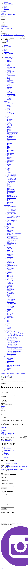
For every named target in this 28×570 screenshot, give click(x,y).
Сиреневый (10, 297)
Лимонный (10, 275)
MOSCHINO (10, 82)
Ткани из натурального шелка (15, 207)
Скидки (6, 6)
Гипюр (8, 122)
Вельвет (9, 118)
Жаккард (9, 130)
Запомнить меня (7, 22)
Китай (8, 324)
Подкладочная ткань (12, 162)
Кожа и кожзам (11, 136)
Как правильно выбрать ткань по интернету (12, 469)
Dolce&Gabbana (11, 67)
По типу (6, 101)
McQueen (9, 87)
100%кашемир (4, 408)
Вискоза (9, 120)
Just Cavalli (10, 80)
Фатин (8, 184)
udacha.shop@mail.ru (6, 41)
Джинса (9, 129)
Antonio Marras (11, 58)
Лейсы (8, 362)
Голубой (9, 255)
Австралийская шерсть (13, 103)
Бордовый (9, 252)
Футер (8, 185)
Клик (2, 568)
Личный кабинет (8, 53)
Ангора (9, 106)
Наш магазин (7, 3)
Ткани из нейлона (11, 222)
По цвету (6, 245)
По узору (6, 226)
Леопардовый (10, 237)
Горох (8, 241)
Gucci (8, 77)
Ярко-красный (10, 317)
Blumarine (9, 61)
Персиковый (10, 286)
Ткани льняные (11, 212)
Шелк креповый (11, 192)
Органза (9, 155)
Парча (8, 158)
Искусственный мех (12, 133)
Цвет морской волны (12, 311)
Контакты (6, 9)
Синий (8, 296)
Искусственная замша (12, 132)
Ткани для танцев (11, 354)
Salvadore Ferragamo (12, 95)
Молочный (10, 281)
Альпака (9, 105)
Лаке (8, 146)
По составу (7, 205)
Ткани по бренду (8, 57)
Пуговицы (9, 366)
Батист (8, 110)
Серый (8, 295)
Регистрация (4, 26)
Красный (9, 271)
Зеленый (9, 259)
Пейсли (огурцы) (11, 243)
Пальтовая (9, 157)
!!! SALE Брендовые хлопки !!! (9, 463)
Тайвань (9, 327)
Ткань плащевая (11, 181)
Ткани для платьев (12, 342)
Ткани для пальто (11, 345)
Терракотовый (10, 304)
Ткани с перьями (11, 175)
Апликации (10, 358)
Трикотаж (9, 182)
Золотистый (10, 261)
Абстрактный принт (12, 238)
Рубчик (9, 231)
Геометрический (11, 240)
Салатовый (10, 292)
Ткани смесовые (11, 206)
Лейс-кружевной (11, 150)
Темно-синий (10, 302)
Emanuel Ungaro (11, 71)
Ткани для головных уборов (14, 347)
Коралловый (10, 266)
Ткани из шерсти (11, 214)
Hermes (9, 78)
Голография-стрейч (12, 125)
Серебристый (10, 293)
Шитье (8, 199)
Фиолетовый (10, 306)
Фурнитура (7, 356)
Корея (8, 323)
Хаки (8, 310)
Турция (9, 325)
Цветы (8, 369)
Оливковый (10, 283)
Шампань (9, 316)
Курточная (9, 143)
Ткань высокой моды (12, 177)
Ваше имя (4, 477)
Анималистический (12, 236)
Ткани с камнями (11, 174)
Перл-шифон (10, 160)
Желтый (9, 258)
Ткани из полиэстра (12, 220)
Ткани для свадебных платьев (15, 335)
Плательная (10, 161)
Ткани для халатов (12, 334)
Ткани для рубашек (12, 337)
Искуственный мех (12, 217)
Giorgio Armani (11, 75)
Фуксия (9, 309)
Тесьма (8, 368)
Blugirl (8, 60)
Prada (8, 91)
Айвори (9, 247)
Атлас (8, 108)
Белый (8, 250)
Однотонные (10, 227)
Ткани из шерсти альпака (13, 216)
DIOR (8, 66)
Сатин (8, 165)
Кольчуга (9, 137)
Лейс (8, 148)
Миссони (9, 154)
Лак (8, 144)
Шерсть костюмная (12, 196)
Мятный (9, 282)
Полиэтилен (10, 164)
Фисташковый (10, 307)
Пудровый (9, 288)
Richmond (9, 92)
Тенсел (8, 172)
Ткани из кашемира (12, 213)
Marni (8, 84)
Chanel (8, 64)
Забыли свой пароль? (6, 28)
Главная (6, 2)
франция (9, 321)
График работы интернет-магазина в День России (14, 466)
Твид (8, 171)
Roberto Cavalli (11, 94)
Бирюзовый (10, 251)
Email (2, 501)
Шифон (9, 200)
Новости (6, 7)
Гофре (8, 126)
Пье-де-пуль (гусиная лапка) (14, 233)
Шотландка (10, 202)
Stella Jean (9, 96)
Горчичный (10, 257)
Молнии (9, 363)
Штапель (9, 203)
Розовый (9, 290)
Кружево (9, 141)
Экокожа (9, 224)
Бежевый (9, 248)
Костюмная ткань (11, 139)
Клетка (9, 244)
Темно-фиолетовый (12, 303)
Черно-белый (10, 313)
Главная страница (5, 373)
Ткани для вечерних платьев (14, 349)
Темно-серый (10, 300)
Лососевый (10, 276)
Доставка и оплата (9, 4)
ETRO (8, 68)
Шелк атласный (11, 189)
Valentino (9, 98)
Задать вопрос (20, 35)
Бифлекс (9, 112)
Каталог (12, 373)
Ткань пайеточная (11, 179)
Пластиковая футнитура (13, 365)
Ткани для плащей (12, 344)
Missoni (9, 88)
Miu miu (9, 89)
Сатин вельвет (11, 167)
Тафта (8, 170)
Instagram (13, 35)
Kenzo (8, 81)
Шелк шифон (10, 193)
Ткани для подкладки (12, 338)
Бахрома (9, 359)
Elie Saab (9, 70)
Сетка (8, 168)
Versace (9, 99)
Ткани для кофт (11, 331)
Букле (8, 115)
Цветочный (10, 230)
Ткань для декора (11, 178)
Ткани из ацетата (11, 219)
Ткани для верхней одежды (14, 351)
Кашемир (9, 134)
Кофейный (10, 269)
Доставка (4, 427)
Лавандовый (10, 273)
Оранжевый (10, 285)
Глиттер (9, 123)
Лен (8, 151)
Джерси (9, 127)
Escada (8, 74)
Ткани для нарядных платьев (14, 341)
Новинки (6, 370)
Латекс (8, 147)
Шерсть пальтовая (11, 198)
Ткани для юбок (11, 340)
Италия (9, 320)
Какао (8, 264)
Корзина (6, 54)
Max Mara (9, 85)
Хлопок (9, 186)
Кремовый (9, 272)
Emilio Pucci (10, 73)
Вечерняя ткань (11, 119)
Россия (8, 328)
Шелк (8, 188)
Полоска (9, 234)
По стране (6, 318)
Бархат (8, 109)
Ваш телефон (5, 480)
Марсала (9, 279)
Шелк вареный (11, 191)
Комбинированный (12, 265)
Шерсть (9, 195)
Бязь (8, 116)
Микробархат (10, 153)
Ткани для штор (11, 355)
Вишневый (10, 254)
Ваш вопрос (7, 483)
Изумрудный (10, 262)
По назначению (8, 330)
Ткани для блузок (11, 352)
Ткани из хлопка (11, 209)
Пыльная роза (10, 289)
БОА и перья (10, 113)
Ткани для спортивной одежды (15, 333)
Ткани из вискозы (11, 210)
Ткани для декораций (12, 348)
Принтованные (11, 229)
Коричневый (10, 268)
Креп (8, 140)
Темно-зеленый (11, 299)
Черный (9, 314)
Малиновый (10, 278)
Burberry (9, 63)
